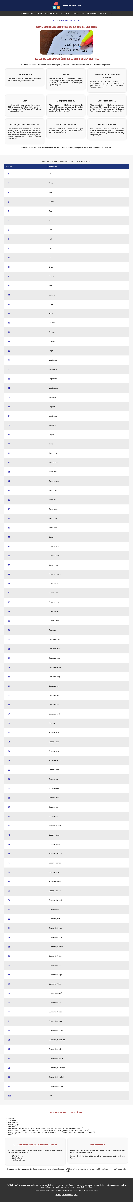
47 (9, 602)
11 (9, 267)
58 (9, 705)
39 (9, 528)
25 (9, 397)
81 (9, 919)
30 (9, 444)
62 (9, 742)
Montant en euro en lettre (47, 13)
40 (9, 537)
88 (9, 984)
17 (9, 323)
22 (9, 369)
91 (9, 1012)
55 (9, 677)
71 (9, 826)
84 (9, 947)
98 (9, 1077)
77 (9, 882)
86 (9, 965)
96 (9, 1058)
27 (9, 416)
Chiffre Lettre (71, 5)
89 (9, 993)
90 (9, 1003)
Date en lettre (92, 13)
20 (9, 351)
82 (9, 928)
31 (9, 453)
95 (9, 1049)
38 (9, 518)
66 (9, 779)
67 (9, 788)
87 (9, 975)
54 (9, 667)
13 (9, 286)
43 (9, 565)
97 (9, 1068)
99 (9, 1086)
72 (9, 835)
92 (9, 1021)
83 (9, 937)
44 (9, 574)
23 (9, 379)
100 (9, 1096)
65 (9, 770)
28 (9, 425)
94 (9, 1040)
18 (9, 332)
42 (9, 556)
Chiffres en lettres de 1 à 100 (72, 13)
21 (9, 360)
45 (9, 584)
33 (9, 472)
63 (9, 751)
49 (9, 621)
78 (9, 891)
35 (9, 490)
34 (9, 481)
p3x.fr (96, 1191)
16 (9, 314)
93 (9, 1030)
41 (9, 546)
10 (9, 258)
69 (9, 807)
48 (9, 611)
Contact (58, 1195)
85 (9, 956)
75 (9, 863)
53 (9, 658)
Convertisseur (27, 13)
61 (9, 733)
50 (9, 630)
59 (9, 714)
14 (9, 295)
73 (9, 844)
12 (9, 276)
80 (9, 909)
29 (9, 435)
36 (9, 500)
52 (9, 649)
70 (9, 816)
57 (9, 695)
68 (9, 798)
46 (9, 593)
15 (9, 304)
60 (9, 723)
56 (9, 686)
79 (9, 900)
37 (9, 509)
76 (9, 872)
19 (9, 341)
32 (9, 463)
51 (9, 639)
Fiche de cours (106, 13)
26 (9, 407)
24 (9, 388)
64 (9, 760)
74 (9, 854)
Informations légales (70, 1195)
